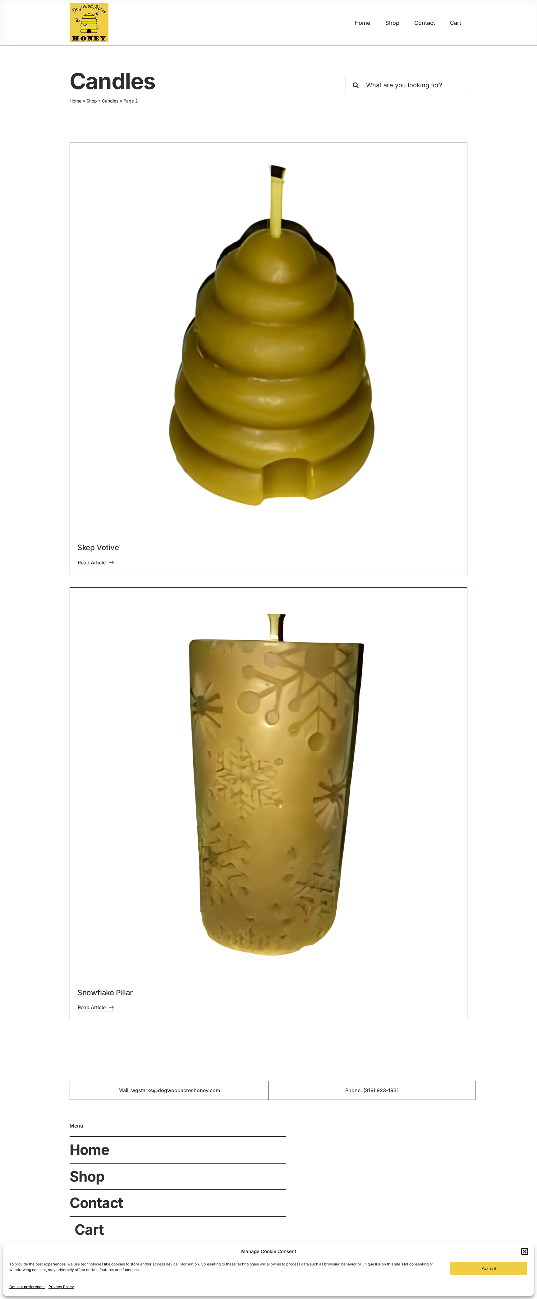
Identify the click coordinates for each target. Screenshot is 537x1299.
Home (75, 100)
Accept (489, 1268)
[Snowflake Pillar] (268, 786)
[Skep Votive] (268, 341)
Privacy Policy (61, 1286)
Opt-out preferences (27, 1286)
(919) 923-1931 (381, 1090)
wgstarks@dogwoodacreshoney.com (175, 1090)
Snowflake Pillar (105, 992)
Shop (91, 100)
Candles (110, 100)
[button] (524, 1251)
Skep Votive (98, 547)
